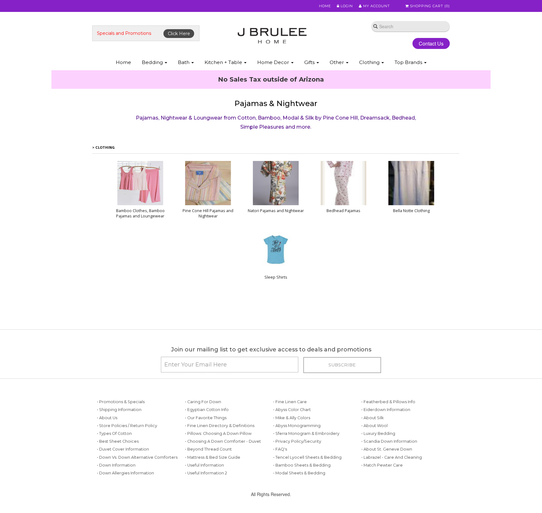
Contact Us (426, 43)
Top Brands (409, 62)
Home (325, 6)
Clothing (370, 62)
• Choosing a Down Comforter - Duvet (223, 482)
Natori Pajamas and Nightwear (276, 251)
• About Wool (374, 466)
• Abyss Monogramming (297, 466)
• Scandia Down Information (389, 482)
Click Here (179, 33)
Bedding (153, 62)
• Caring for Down (203, 442)
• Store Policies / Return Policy (127, 466)
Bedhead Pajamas (343, 251)
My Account (376, 6)
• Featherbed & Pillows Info (388, 442)
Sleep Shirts (275, 318)
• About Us (107, 458)
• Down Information (116, 506)
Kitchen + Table (224, 62)
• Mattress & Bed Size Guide (212, 498)
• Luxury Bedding (378, 474)
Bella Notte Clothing (411, 251)
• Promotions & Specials (121, 442)
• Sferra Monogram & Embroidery (306, 474)
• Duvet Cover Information (123, 490)
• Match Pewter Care (382, 506)
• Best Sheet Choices (118, 482)
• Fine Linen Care (290, 442)
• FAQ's (280, 490)
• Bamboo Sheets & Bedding (302, 506)
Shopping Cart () (429, 6)
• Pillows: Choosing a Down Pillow (218, 474)
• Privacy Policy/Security (297, 482)
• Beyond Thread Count (208, 490)
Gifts (310, 62)
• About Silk (372, 458)
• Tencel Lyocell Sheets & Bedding (307, 498)
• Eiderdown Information (385, 450)
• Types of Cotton (114, 474)
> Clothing (103, 188)
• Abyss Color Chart (292, 450)
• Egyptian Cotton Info (207, 450)
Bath (184, 62)
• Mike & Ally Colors (291, 458)
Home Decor (273, 62)
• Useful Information (204, 506)
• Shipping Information (119, 450)
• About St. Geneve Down (386, 490)
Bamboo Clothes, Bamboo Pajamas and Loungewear (140, 254)
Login (346, 6)
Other (337, 62)
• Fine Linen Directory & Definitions (219, 466)
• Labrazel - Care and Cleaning (391, 498)
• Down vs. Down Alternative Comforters (137, 498)
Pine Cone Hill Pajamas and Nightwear (208, 254)
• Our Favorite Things (205, 458)
